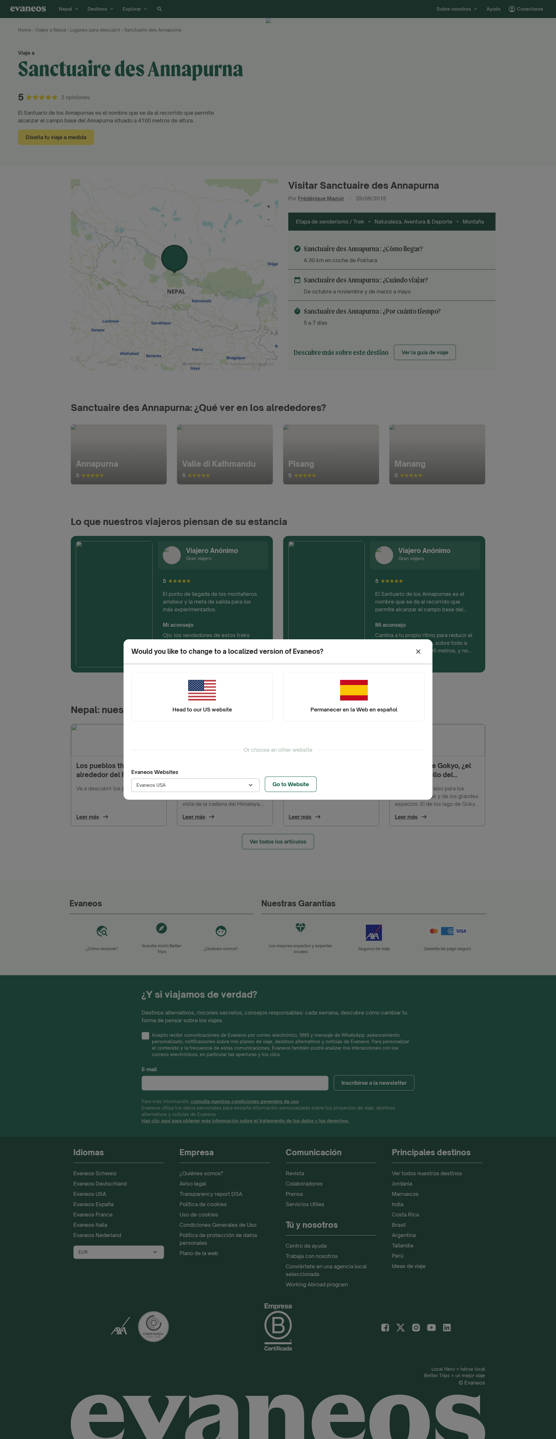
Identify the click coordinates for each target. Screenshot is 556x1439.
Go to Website (291, 784)
